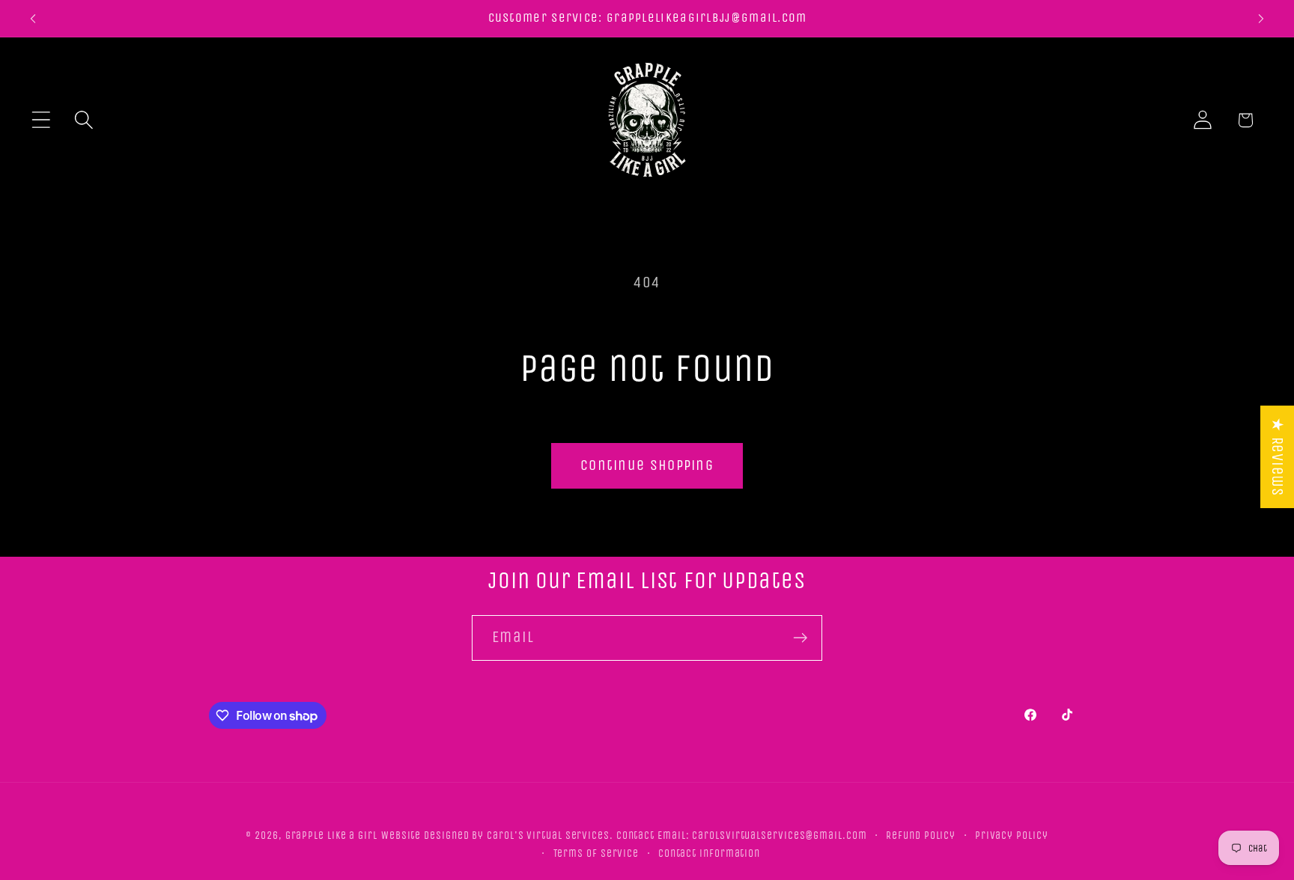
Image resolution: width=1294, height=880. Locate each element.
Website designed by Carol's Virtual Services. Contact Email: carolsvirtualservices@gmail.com (624, 834)
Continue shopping (647, 465)
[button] (40, 120)
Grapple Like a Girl (331, 834)
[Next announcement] (1261, 18)
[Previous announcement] (32, 18)
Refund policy (921, 834)
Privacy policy (1011, 834)
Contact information (709, 852)
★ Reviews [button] (1277, 457)
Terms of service (596, 852)
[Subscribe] (800, 638)
